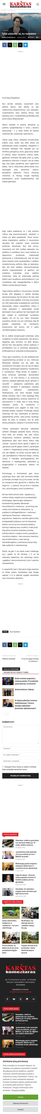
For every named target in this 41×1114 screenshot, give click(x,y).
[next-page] (7, 714)
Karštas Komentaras (8, 37)
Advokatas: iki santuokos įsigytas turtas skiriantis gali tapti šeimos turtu (26, 891)
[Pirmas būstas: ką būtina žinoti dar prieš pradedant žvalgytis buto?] (11, 938)
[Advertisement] (20, 73)
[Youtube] (14, 999)
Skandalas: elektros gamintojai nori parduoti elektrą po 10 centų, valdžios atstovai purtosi (26, 1017)
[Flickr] (33, 999)
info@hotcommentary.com (20, 992)
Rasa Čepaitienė (15, 632)
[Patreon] (27, 999)
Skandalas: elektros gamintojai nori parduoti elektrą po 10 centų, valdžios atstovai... (27, 843)
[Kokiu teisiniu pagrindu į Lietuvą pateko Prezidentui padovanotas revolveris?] (8, 681)
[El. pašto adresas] (20, 45)
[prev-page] (3, 714)
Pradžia (3, 11)
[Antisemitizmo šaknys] (8, 692)
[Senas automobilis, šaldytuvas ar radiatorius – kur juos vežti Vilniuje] (11, 913)
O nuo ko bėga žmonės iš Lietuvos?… (30, 660)
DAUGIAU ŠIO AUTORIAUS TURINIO (16, 672)
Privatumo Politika (18, 1090)
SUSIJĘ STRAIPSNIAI (11, 669)
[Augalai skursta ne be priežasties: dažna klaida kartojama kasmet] (30, 938)
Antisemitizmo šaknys (24, 689)
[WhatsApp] (15, 45)
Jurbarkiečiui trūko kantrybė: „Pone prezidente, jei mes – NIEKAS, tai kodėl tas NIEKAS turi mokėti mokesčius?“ (26, 1030)
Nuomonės (11, 11)
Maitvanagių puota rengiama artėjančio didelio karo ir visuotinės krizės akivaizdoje (26, 866)
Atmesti (20, 1109)
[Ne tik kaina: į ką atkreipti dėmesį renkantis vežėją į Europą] (30, 913)
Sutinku (20, 1097)
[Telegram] (25, 45)
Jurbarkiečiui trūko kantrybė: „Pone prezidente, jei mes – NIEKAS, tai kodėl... (26, 854)
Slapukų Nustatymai (20, 1103)
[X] (10, 45)
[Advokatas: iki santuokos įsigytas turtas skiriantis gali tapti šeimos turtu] (8, 892)
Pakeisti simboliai (8, 659)
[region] (20, 1086)
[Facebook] (4, 45)
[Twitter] (20, 999)
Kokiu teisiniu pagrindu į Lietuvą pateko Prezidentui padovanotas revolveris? (26, 681)
